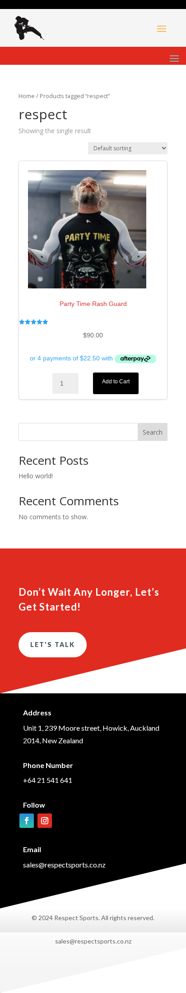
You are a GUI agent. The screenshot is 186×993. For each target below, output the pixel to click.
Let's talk (52, 644)
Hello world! (36, 476)
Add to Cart (116, 381)
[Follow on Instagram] (44, 820)
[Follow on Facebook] (26, 820)
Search (153, 432)
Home (27, 96)
